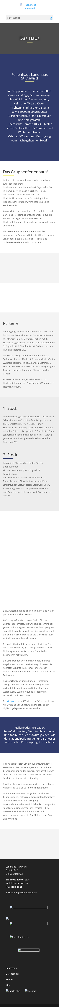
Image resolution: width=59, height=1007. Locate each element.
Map (8, 985)
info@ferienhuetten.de (25, 892)
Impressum (11, 967)
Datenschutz (12, 973)
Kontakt (10, 979)
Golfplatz (11, 701)
